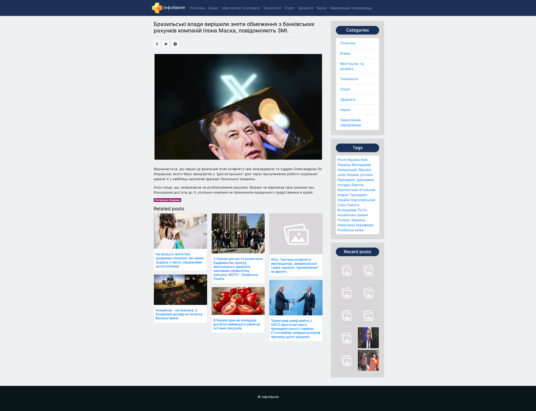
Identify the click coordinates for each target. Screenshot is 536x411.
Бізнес (345, 53)
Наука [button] (321, 8)
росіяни (366, 175)
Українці (344, 165)
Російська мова (350, 230)
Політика (347, 43)
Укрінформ (365, 225)
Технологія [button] (272, 8)
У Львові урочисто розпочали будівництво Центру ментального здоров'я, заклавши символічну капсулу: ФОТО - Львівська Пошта (238, 269)
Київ (364, 160)
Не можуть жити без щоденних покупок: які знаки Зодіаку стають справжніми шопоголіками (180, 260)
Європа (358, 185)
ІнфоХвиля (173, 7)
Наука (345, 110)
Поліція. (344, 220)
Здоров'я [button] (305, 8)
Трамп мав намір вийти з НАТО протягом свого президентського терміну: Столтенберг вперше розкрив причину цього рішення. (295, 329)
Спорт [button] (289, 8)
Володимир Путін (352, 210)
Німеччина (346, 225)
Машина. (359, 220)
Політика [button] (197, 8)
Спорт (345, 89)
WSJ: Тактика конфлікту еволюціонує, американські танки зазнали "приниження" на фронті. (294, 265)
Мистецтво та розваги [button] (241, 8)
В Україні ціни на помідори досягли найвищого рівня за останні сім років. (236, 324)
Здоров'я (347, 99)
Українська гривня (353, 215)
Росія (342, 160)
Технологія (349, 79)
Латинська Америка (167, 200)
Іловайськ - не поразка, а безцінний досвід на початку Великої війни (179, 314)
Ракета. (354, 205)
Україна (353, 160)
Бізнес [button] (213, 8)
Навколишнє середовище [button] (351, 8)
